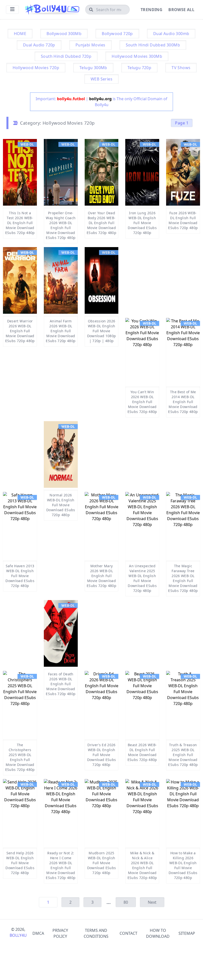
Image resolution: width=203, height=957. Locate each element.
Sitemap (186, 933)
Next (152, 902)
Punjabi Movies (90, 45)
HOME (20, 33)
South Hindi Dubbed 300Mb (153, 45)
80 (126, 902)
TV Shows (181, 67)
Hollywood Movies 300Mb (137, 56)
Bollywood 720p (117, 33)
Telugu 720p (139, 67)
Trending (151, 9)
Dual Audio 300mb (171, 33)
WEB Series (101, 79)
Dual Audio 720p (39, 45)
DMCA (38, 933)
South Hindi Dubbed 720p (66, 56)
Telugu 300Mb (93, 67)
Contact (128, 933)
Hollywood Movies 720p (36, 67)
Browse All (181, 9)
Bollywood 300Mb (64, 33)
